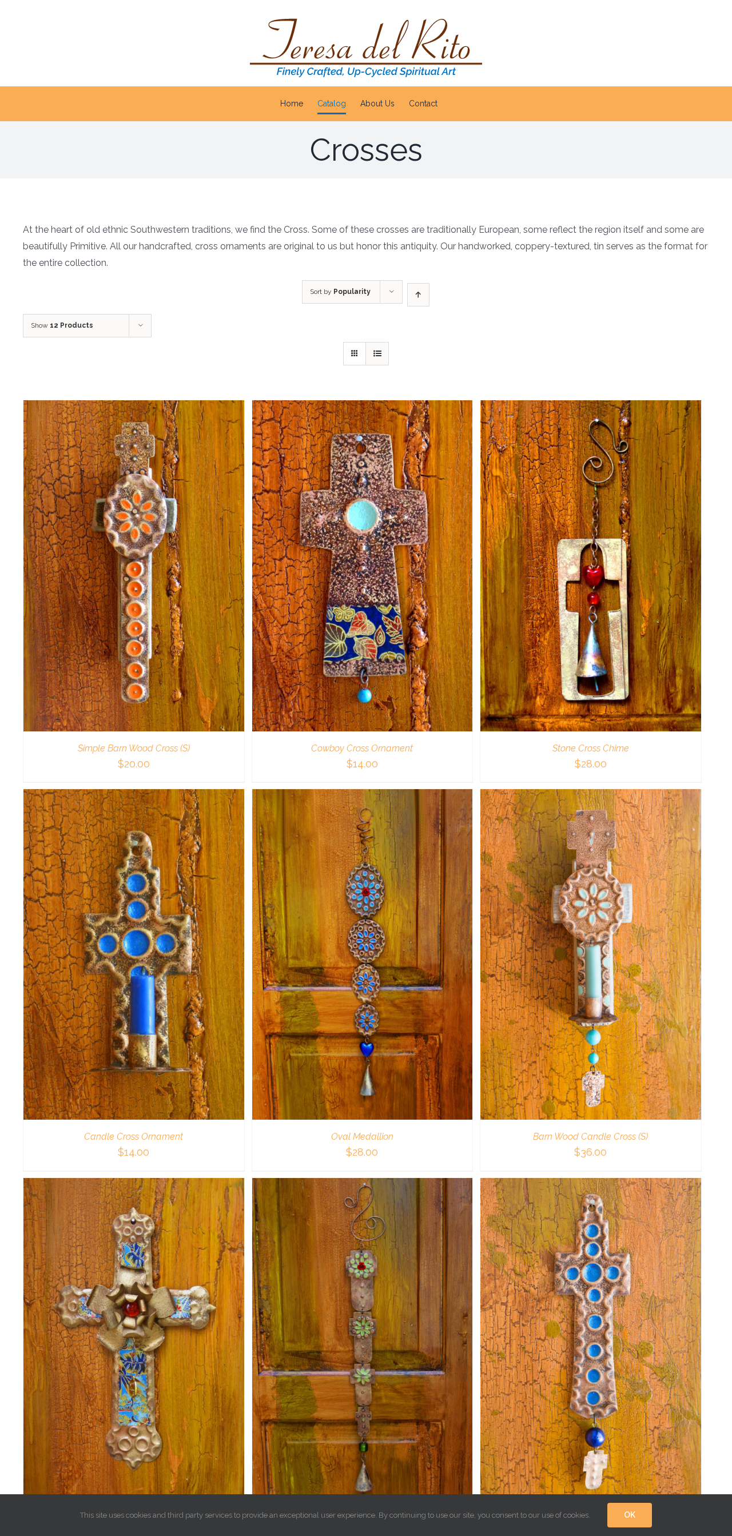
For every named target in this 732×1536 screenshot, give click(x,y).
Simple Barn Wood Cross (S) (134, 748)
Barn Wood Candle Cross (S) (590, 1136)
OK (629, 1514)
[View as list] (377, 354)
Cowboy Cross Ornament (362, 748)
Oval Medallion (362, 1136)
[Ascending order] (418, 295)
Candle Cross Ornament (133, 1136)
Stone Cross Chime (590, 748)
